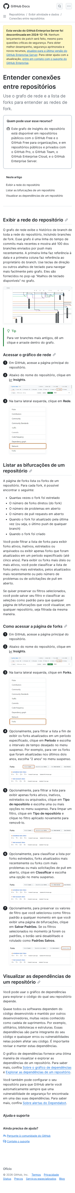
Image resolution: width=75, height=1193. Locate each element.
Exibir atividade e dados (44, 14)
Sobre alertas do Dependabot (44, 1103)
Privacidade (51, 1174)
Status (7, 1178)
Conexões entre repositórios (26, 18)
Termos (36, 1174)
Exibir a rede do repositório (33, 220)
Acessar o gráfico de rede (27, 354)
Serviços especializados (41, 1178)
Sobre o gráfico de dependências (47, 1067)
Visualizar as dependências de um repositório (37, 979)
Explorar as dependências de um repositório (38, 1072)
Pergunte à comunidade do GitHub (29, 1135)
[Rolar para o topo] (66, 1184)
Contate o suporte (18, 1141)
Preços (18, 1178)
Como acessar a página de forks (32, 626)
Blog (62, 1178)
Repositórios (17, 14)
